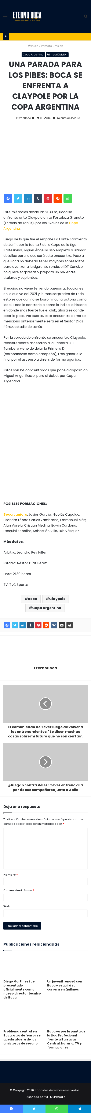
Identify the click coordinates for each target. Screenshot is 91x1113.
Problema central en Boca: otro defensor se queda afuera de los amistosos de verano (22, 1037)
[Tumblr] (38, 198)
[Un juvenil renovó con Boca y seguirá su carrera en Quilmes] (67, 966)
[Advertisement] (62, 15)
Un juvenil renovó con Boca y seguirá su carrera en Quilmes (64, 985)
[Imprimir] (69, 625)
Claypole (57, 598)
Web (6, 906)
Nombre (10, 875)
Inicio (35, 46)
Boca (32, 598)
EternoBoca (23, 118)
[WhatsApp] (67, 198)
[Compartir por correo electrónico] (62, 625)
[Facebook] (8, 198)
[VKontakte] (54, 625)
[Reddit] (58, 198)
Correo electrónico (18, 890)
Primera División (52, 46)
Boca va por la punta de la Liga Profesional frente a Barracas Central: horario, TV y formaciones (66, 1039)
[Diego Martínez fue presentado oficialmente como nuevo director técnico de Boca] (23, 966)
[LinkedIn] (28, 198)
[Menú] (5, 18)
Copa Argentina (33, 54)
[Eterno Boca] (27, 16)
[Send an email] (33, 118)
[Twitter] (18, 198)
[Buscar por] (86, 18)
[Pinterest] (48, 198)
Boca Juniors (15, 514)
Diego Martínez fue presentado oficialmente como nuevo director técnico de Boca (22, 989)
